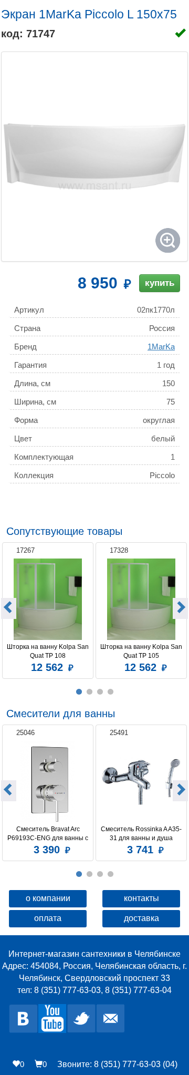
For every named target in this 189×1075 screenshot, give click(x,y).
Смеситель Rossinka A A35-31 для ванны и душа (141, 833)
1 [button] (79, 692)
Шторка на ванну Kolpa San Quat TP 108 (48, 651)
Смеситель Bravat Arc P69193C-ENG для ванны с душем (48, 833)
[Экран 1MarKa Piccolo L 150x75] (94, 156)
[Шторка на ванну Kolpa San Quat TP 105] (141, 599)
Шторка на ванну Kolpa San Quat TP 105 (141, 651)
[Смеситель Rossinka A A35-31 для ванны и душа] (141, 781)
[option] (47, 609)
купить (159, 283)
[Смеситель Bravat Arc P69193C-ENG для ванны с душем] (48, 781)
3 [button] (99, 692)
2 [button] (89, 692)
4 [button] (110, 692)
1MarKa (161, 346)
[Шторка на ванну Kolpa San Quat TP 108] (48, 599)
